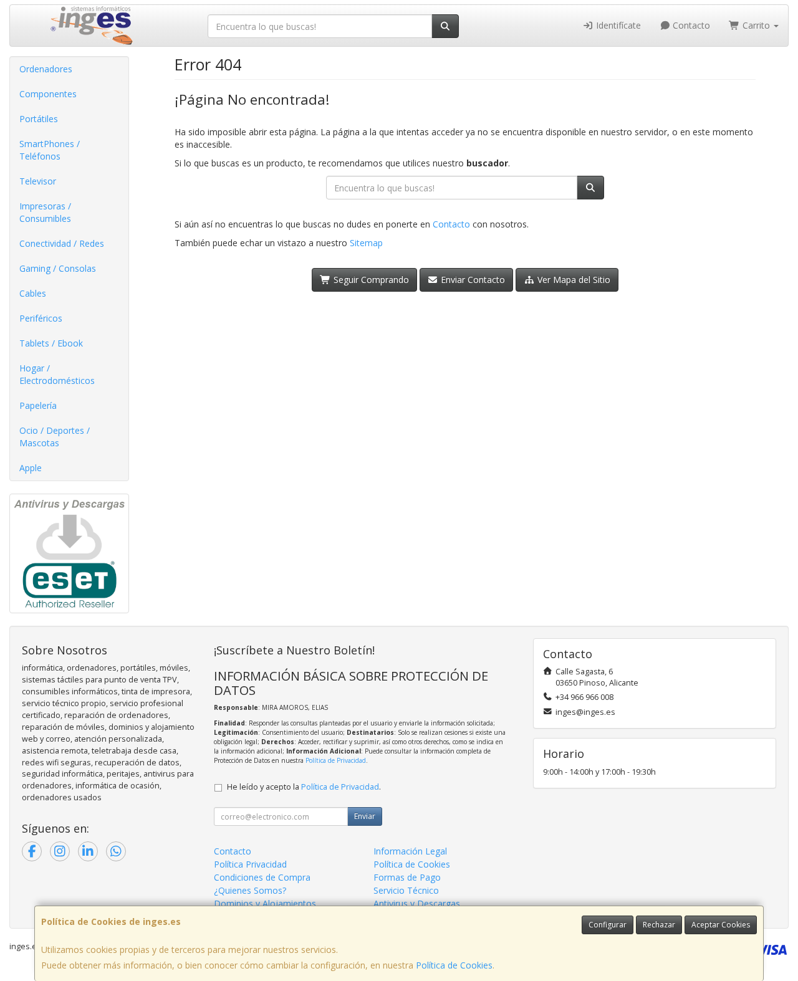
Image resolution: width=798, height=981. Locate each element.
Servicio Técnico (406, 890)
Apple (30, 468)
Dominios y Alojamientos (265, 903)
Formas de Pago (407, 877)
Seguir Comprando (370, 279)
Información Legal (410, 851)
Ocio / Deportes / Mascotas (54, 436)
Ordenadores (45, 69)
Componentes (48, 94)
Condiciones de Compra (262, 877)
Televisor (37, 181)
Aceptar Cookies (720, 924)
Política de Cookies (454, 965)
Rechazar (659, 924)
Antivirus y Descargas (416, 903)
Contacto (690, 25)
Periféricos (40, 318)
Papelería (38, 405)
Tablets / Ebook (51, 343)
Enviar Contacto (471, 279)
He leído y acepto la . (304, 787)
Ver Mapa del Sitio (572, 279)
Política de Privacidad (335, 760)
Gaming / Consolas (57, 268)
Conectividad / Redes (61, 243)
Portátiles (38, 119)
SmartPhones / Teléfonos (49, 150)
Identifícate (617, 25)
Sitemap (366, 243)
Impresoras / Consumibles (45, 212)
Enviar (364, 816)
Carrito (756, 25)
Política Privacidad (250, 864)
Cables (32, 293)
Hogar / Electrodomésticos (57, 374)
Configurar (608, 924)
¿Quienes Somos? (250, 890)
